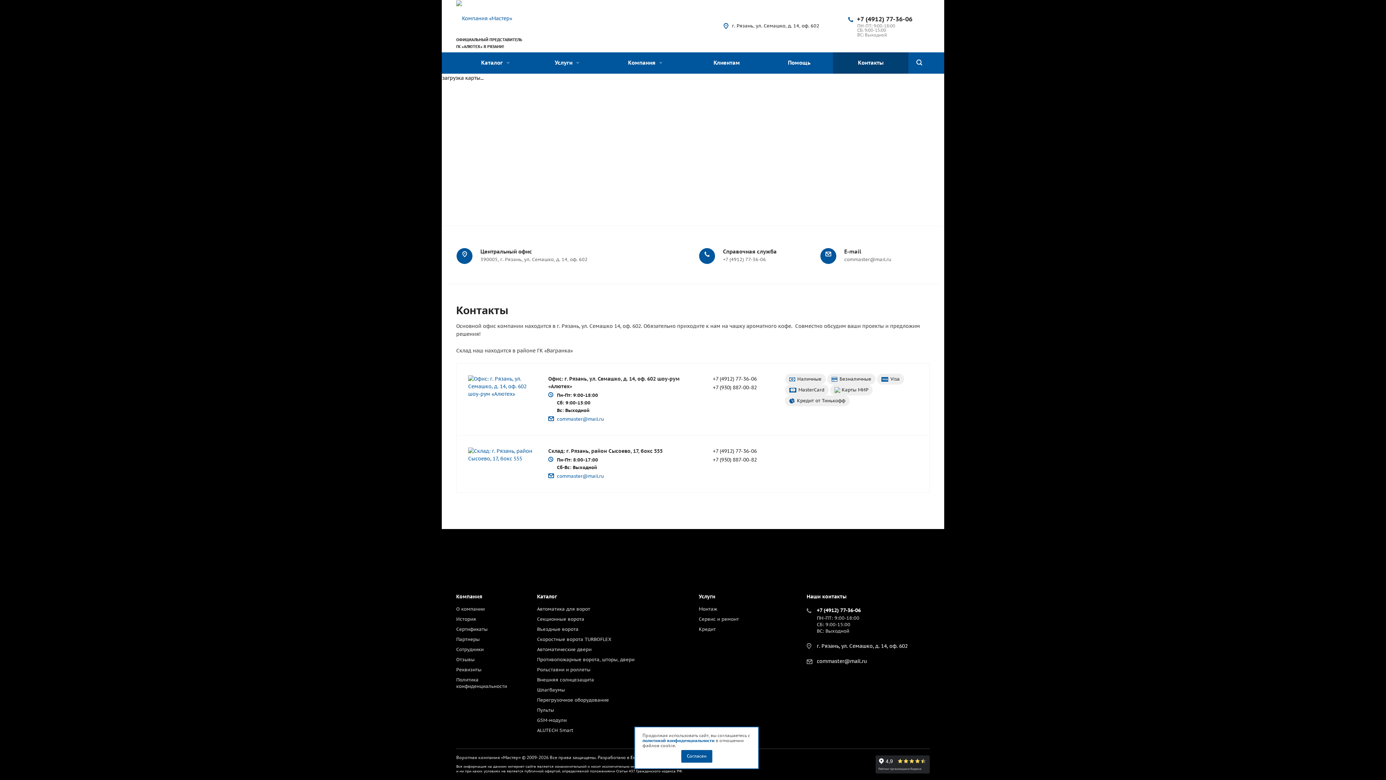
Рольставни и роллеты (563, 670)
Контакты (871, 62)
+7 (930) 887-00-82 (735, 387)
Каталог (492, 62)
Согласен (696, 756)
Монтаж (708, 609)
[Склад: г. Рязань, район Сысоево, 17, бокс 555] (501, 455)
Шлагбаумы (551, 690)
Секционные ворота (560, 619)
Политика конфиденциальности (481, 683)
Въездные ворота (558, 629)
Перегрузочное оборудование (573, 700)
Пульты (545, 710)
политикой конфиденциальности (678, 740)
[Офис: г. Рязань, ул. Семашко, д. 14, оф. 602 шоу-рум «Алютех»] (501, 386)
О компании (470, 609)
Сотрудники (470, 649)
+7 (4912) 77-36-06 (884, 19)
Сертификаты (472, 629)
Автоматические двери (564, 649)
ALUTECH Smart (555, 730)
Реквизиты (468, 670)
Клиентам (727, 62)
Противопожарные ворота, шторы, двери (586, 659)
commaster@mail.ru (580, 419)
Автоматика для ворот (563, 609)
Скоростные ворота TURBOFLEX (574, 639)
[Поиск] (919, 63)
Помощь (799, 62)
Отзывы (465, 659)
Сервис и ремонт (719, 619)
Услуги (564, 62)
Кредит (707, 629)
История (466, 619)
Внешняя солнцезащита (565, 680)
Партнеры (468, 639)
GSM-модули (552, 720)
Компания (642, 62)
